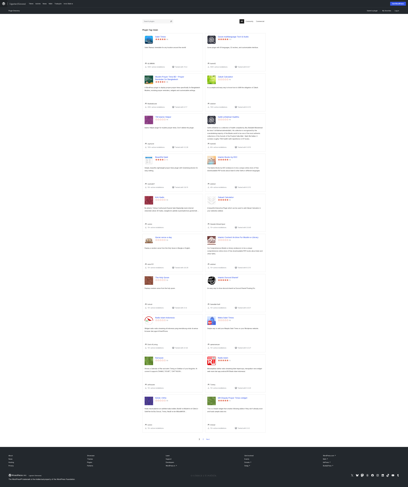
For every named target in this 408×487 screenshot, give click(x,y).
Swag (247, 466)
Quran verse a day (163, 237)
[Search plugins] (171, 21)
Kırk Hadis (159, 197)
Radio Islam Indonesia (165, 318)
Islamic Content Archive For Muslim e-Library (238, 237)
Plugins (89, 462)
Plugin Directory (14, 11)
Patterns (90, 466)
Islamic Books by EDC (227, 157)
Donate (247, 462)
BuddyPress (328, 466)
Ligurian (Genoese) (35, 475)
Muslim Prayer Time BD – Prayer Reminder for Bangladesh (169, 78)
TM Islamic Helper (163, 117)
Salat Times (160, 37)
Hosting (11, 462)
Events (246, 459)
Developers (170, 462)
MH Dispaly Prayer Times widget (232, 398)
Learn (168, 456)
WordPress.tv (171, 466)
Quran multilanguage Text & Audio (233, 37)
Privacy (11, 466)
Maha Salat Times (226, 318)
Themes (90, 459)
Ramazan (159, 358)
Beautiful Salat (161, 157)
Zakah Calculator (225, 77)
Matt (325, 459)
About (10, 456)
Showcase (90, 456)
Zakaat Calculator (226, 197)
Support (168, 459)
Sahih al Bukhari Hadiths (228, 117)
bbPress (327, 462)
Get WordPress (398, 4)
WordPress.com (329, 456)
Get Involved (249, 456)
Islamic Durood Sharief (228, 277)
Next (208, 439)
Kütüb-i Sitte (160, 398)
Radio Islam (223, 358)
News (10, 459)
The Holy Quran (162, 277)
